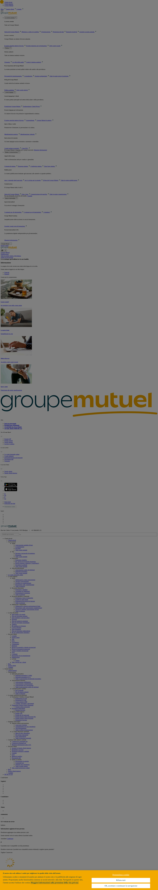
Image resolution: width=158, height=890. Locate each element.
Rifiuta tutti (121, 880)
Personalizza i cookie (120, 875)
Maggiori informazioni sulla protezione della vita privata (54, 883)
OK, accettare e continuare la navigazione (121, 886)
